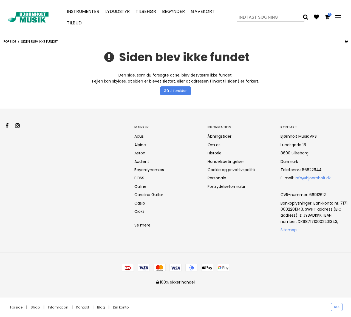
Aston (139, 153)
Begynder (173, 11)
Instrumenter (83, 11)
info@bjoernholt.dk (313, 178)
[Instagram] (20, 125)
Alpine (140, 145)
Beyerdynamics (149, 169)
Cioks (139, 211)
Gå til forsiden (176, 90)
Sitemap (289, 230)
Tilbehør (146, 11)
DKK (337, 307)
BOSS (139, 178)
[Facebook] (9, 125)
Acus (139, 136)
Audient (141, 161)
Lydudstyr (117, 11)
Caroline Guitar (148, 194)
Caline (140, 186)
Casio (139, 203)
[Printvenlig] (346, 41)
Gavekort (203, 11)
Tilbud (74, 23)
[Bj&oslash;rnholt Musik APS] (29, 17)
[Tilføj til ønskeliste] (316, 17)
